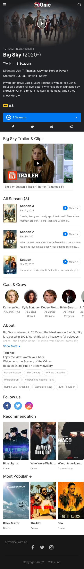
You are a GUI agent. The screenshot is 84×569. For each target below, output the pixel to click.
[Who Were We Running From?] (43, 440)
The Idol (35, 523)
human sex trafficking (16, 386)
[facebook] (7, 408)
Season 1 (27, 260)
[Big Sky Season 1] (10, 264)
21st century (33, 372)
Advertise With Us (16, 542)
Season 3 (27, 206)
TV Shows (8, 48)
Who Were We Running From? (43, 463)
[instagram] (29, 408)
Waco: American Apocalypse (71, 463)
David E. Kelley (37, 75)
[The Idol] (43, 500)
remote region (12, 372)
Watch (72, 208)
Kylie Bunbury (30, 307)
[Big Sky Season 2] (10, 239)
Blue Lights (10, 463)
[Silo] (71, 500)
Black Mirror (11, 523)
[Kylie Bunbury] (31, 296)
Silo (60, 523)
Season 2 (27, 232)
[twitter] (18, 408)
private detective (55, 372)
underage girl (11, 379)
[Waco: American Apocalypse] (71, 440)
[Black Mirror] (16, 500)
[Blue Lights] (16, 440)
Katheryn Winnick (12, 307)
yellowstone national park (39, 379)
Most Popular (15, 476)
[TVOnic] (42, 4)
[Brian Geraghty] (69, 296)
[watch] (42, 23)
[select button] (76, 117)
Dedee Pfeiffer (50, 307)
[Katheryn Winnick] (12, 296)
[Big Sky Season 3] (10, 213)
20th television (66, 386)
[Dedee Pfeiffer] (50, 296)
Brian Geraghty (69, 307)
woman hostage (44, 386)
